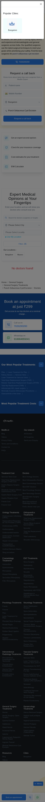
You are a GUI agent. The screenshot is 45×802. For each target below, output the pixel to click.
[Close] (41, 4)
